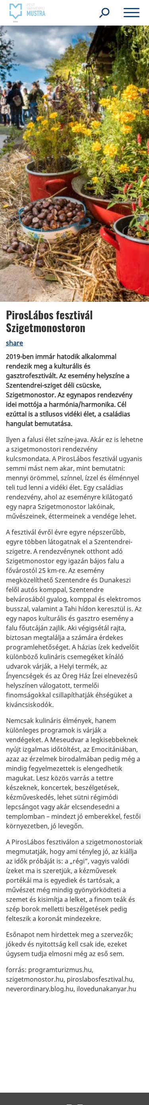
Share (14, 343)
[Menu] (131, 14)
